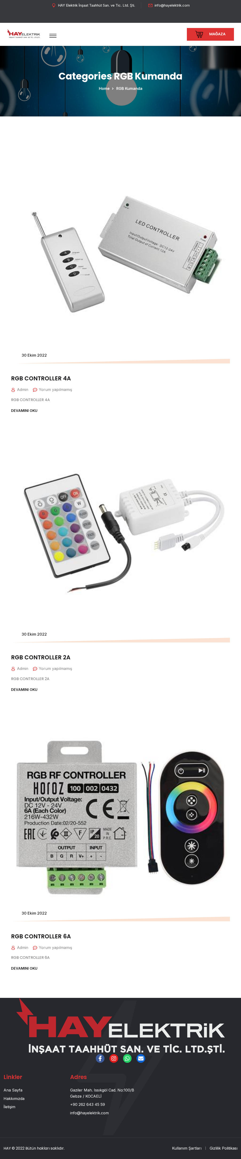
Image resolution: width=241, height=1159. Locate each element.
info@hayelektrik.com (172, 5)
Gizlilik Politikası (223, 1148)
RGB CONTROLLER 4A (41, 378)
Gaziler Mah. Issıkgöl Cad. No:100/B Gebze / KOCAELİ (102, 1093)
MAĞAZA (216, 34)
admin (22, 389)
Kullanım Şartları (186, 1148)
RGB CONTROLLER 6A (41, 936)
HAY (7, 1148)
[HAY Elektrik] (23, 33)
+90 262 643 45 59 (87, 1104)
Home (105, 88)
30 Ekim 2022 (34, 355)
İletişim (9, 1106)
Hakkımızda (14, 1098)
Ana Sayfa (13, 1090)
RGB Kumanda (129, 88)
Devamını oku (24, 410)
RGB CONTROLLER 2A (40, 657)
